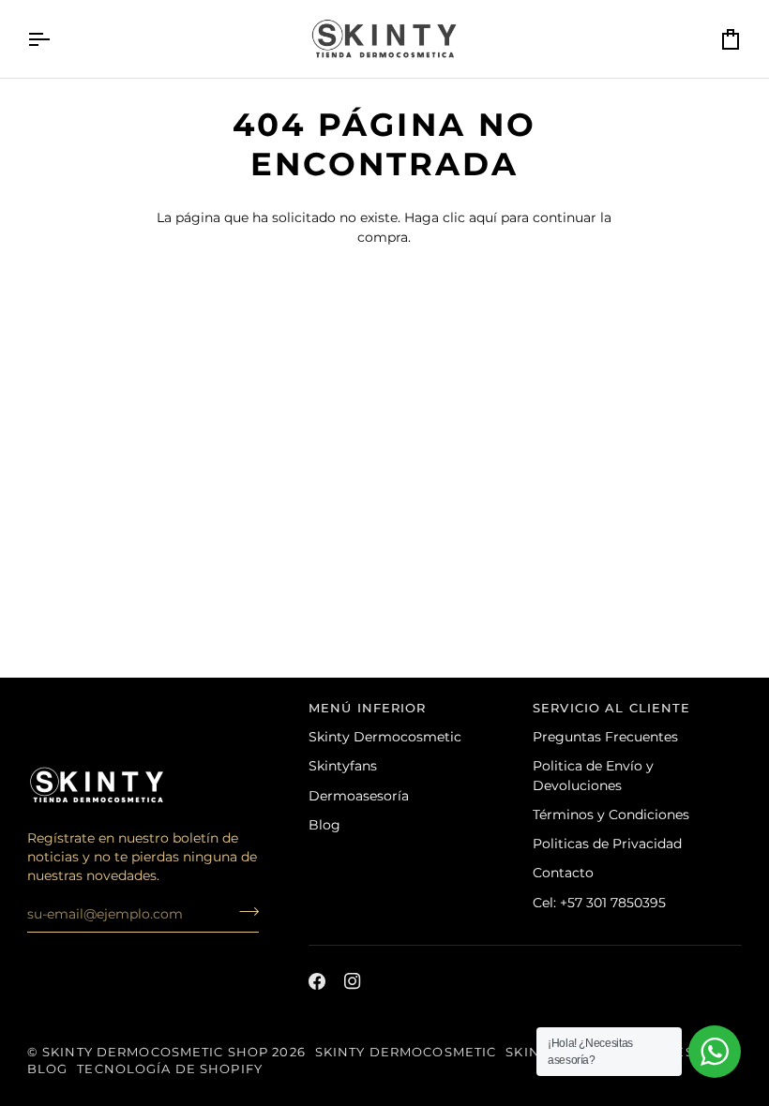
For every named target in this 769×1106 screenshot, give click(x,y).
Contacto (563, 872)
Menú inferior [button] (368, 708)
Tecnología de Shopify (170, 1069)
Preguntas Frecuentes (605, 736)
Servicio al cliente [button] (611, 708)
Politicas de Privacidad (607, 843)
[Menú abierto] (55, 39)
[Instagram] (352, 981)
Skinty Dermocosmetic (385, 736)
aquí (483, 217)
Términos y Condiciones (611, 814)
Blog (324, 824)
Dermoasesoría (359, 795)
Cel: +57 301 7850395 (599, 902)
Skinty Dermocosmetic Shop (155, 1052)
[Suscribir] (243, 911)
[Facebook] (317, 981)
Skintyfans (343, 765)
